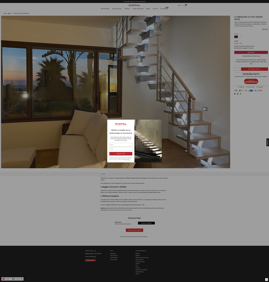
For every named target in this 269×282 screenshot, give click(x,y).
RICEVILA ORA (120, 153)
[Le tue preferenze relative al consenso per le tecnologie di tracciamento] (266, 279)
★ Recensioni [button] (267, 142)
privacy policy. (127, 159)
